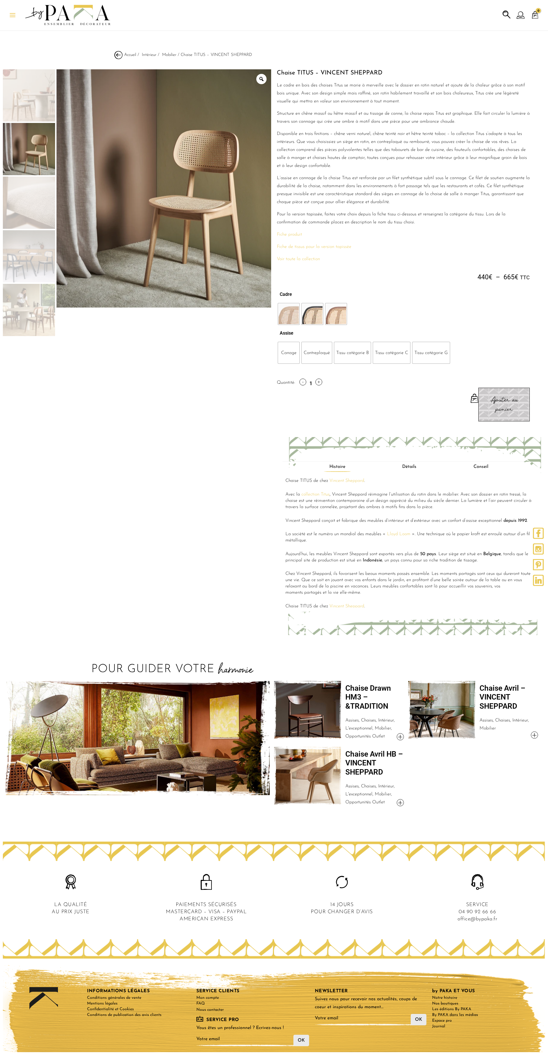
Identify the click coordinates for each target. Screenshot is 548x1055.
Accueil (130, 55)
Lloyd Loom (398, 534)
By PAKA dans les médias (455, 1015)
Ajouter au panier (504, 404)
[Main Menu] (12, 15)
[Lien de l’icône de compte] (521, 15)
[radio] (288, 314)
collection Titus (315, 494)
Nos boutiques (445, 1003)
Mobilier (169, 55)
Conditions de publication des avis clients (124, 1015)
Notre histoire (444, 998)
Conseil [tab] (481, 466)
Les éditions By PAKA (451, 1009)
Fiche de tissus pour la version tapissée (314, 246)
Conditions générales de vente (114, 998)
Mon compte (207, 998)
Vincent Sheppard (346, 480)
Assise (286, 333)
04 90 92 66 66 (477, 912)
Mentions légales (102, 1003)
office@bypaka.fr (477, 919)
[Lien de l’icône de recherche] (506, 15)
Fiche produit (289, 234)
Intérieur (149, 55)
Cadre (286, 294)
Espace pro (442, 1020)
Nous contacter (210, 1010)
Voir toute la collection (298, 259)
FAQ (200, 1003)
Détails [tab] (409, 466)
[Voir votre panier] (535, 12)
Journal (438, 1026)
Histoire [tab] (337, 466)
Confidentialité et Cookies (110, 1009)
